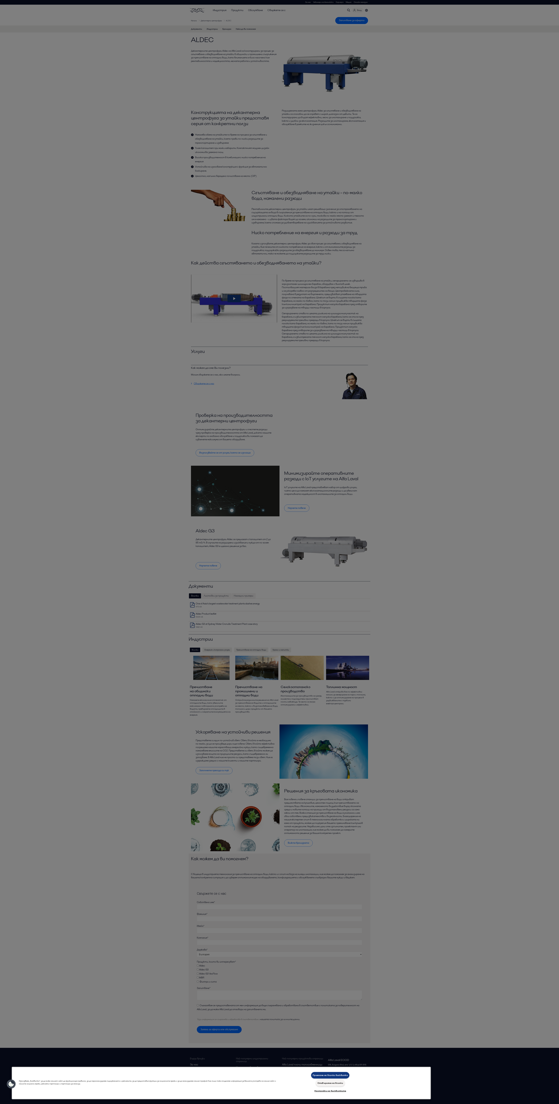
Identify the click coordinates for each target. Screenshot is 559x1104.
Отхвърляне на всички (330, 1083)
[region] (221, 1083)
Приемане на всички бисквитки (330, 1075)
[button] (11, 1084)
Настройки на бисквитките (330, 1090)
